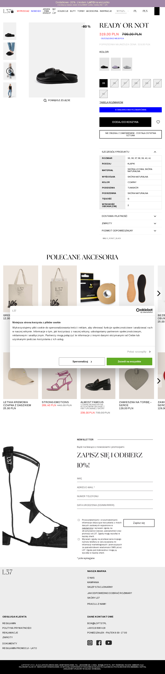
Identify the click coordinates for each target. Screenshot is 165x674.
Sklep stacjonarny (100, 587)
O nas (91, 578)
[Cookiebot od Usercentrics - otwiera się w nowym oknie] (138, 310)
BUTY (73, 11)
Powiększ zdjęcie (59, 100)
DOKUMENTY (9, 643)
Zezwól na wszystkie (129, 361)
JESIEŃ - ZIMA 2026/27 (47, 11)
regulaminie (87, 528)
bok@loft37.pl (97, 623)
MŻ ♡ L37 (54, 11)
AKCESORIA (92, 11)
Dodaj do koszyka (125, 122)
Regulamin (9, 623)
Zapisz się (139, 523)
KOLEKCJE (63, 11)
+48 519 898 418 (96, 628)
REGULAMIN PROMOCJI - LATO (19, 648)
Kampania (93, 582)
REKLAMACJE (10, 633)
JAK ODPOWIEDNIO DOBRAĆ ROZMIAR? (109, 593)
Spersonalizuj (80, 361)
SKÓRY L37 (93, 598)
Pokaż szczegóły (136, 351)
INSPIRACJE (106, 11)
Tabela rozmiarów (111, 102)
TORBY (81, 11)
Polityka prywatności (16, 628)
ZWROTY (7, 637)
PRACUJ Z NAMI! (96, 604)
